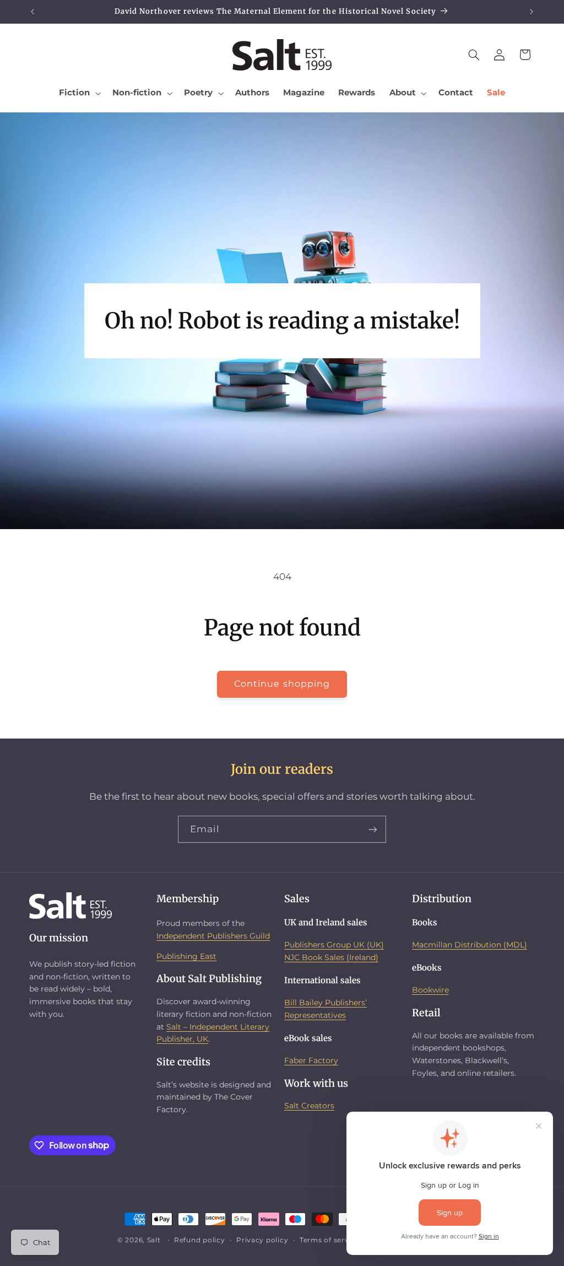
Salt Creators (309, 1106)
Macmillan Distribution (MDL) (469, 945)
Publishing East (186, 956)
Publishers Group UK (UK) (334, 945)
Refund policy (199, 1240)
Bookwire (430, 990)
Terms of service (330, 1240)
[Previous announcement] (32, 12)
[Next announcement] (531, 12)
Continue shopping (282, 683)
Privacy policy (262, 1240)
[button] (79, 93)
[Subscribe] (373, 829)
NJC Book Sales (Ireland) (331, 957)
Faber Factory (311, 1060)
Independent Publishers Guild (213, 936)
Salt (154, 1240)
